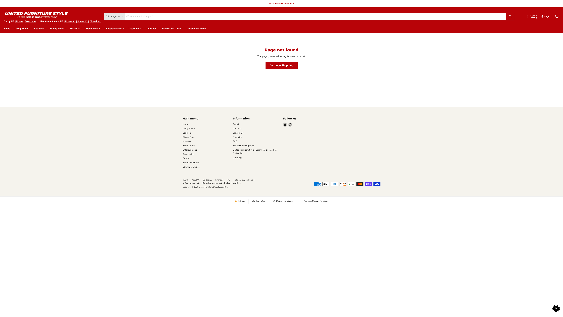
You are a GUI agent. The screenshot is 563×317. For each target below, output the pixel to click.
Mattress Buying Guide (244, 145)
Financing (237, 137)
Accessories (134, 28)
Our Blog (237, 157)
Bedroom (39, 28)
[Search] (510, 16)
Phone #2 (82, 21)
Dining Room (57, 28)
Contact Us (238, 132)
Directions (30, 21)
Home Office (93, 28)
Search (236, 124)
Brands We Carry (171, 28)
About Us (237, 128)
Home (7, 28)
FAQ (235, 141)
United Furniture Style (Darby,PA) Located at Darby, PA (206, 183)
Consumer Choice (196, 28)
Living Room (21, 28)
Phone (19, 21)
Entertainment (114, 28)
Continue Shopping (281, 65)
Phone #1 (70, 21)
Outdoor (152, 28)
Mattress (75, 28)
